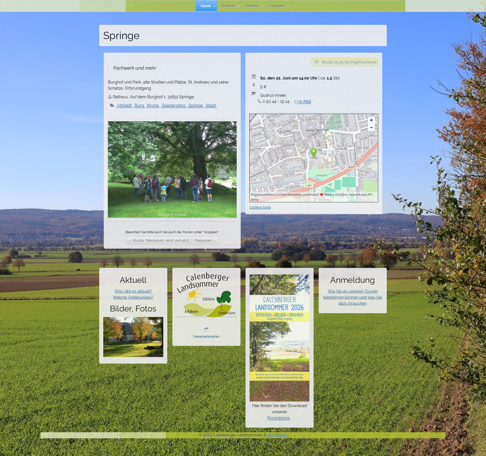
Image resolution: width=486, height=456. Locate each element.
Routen (252, 6)
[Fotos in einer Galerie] (133, 353)
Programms (278, 417)
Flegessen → (205, 241)
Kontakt (228, 6)
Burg (139, 105)
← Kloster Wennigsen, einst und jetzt (158, 241)
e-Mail (304, 101)
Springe (195, 105)
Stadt (211, 105)
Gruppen (277, 6)
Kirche (153, 105)
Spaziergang (173, 105)
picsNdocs (277, 435)
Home (206, 6)
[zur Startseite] (206, 314)
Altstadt (124, 105)
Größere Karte (260, 207)
